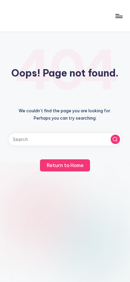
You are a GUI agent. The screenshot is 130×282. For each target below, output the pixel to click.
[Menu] (118, 16)
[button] (115, 139)
